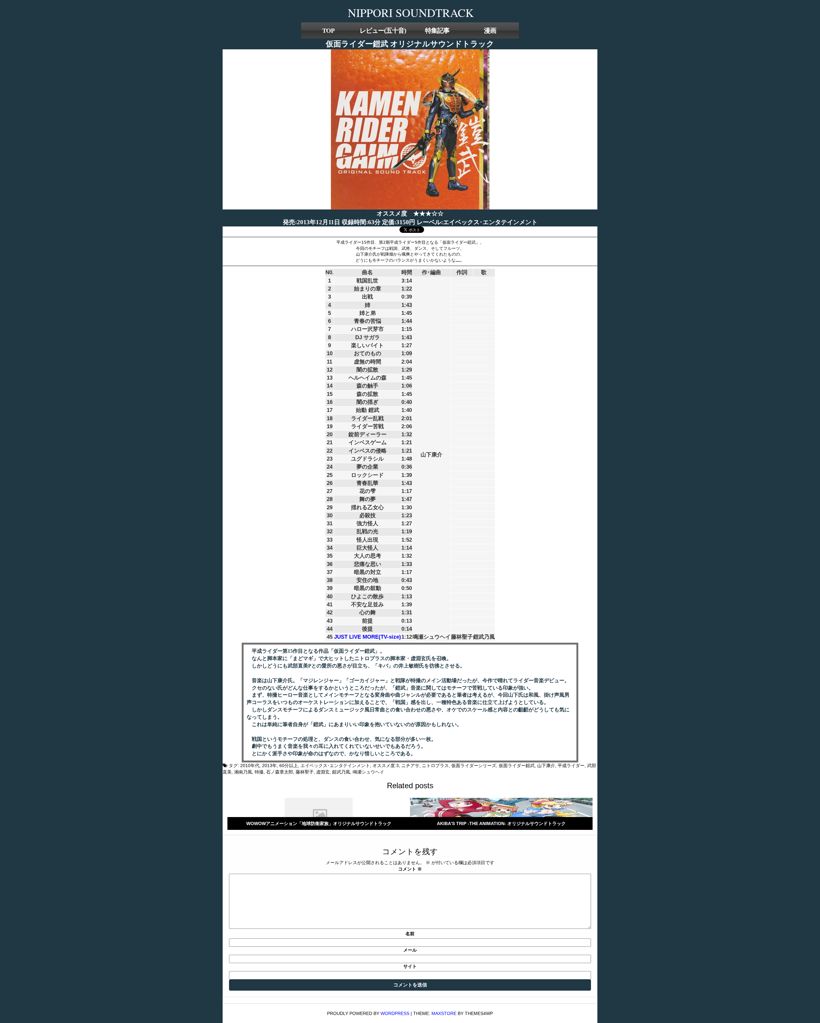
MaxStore (443, 1013)
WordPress (395, 1013)
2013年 (269, 765)
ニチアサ (410, 765)
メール (410, 950)
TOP (328, 30)
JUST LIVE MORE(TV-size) (367, 637)
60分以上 (288, 765)
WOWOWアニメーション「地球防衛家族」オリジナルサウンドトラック (318, 823)
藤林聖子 (305, 771)
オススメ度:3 (386, 765)
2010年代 (249, 765)
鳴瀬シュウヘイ (368, 771)
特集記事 (437, 30)
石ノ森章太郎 (279, 771)
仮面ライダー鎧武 (517, 765)
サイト (410, 966)
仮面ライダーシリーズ (473, 765)
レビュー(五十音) (383, 30)
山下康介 (546, 765)
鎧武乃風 (341, 771)
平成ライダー (571, 765)
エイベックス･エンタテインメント (335, 765)
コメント (410, 869)
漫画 (490, 30)
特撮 (259, 771)
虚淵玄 (323, 771)
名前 (410, 933)
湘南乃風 (243, 771)
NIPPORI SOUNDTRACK (411, 12)
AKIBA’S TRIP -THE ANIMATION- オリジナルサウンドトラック (501, 823)
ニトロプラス (435, 765)
